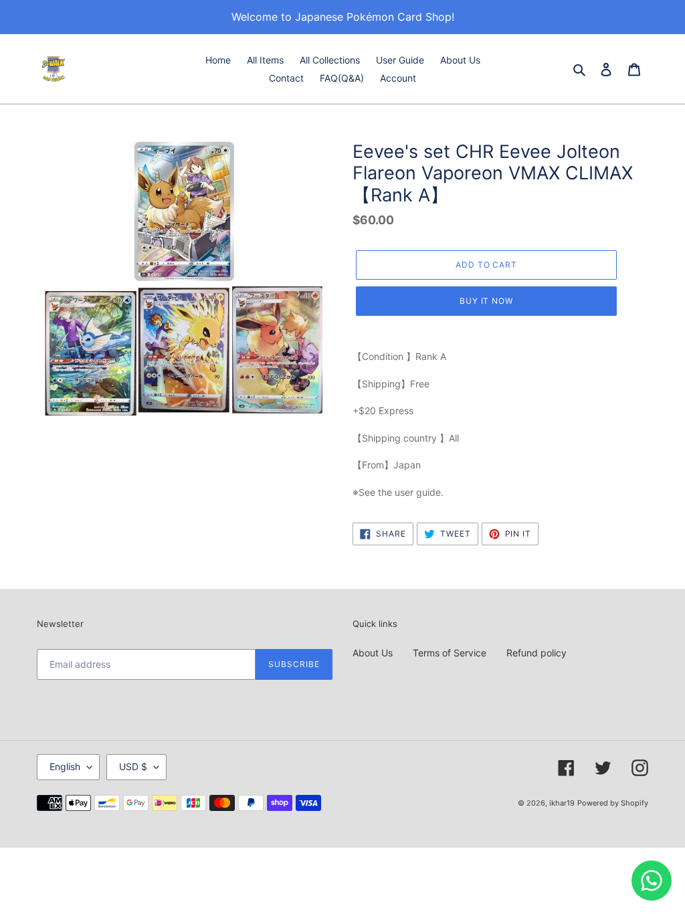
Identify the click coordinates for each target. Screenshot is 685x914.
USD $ (133, 766)
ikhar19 (562, 803)
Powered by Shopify (612, 803)
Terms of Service (449, 652)
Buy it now (487, 301)
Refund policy (536, 652)
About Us (373, 652)
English (65, 766)
